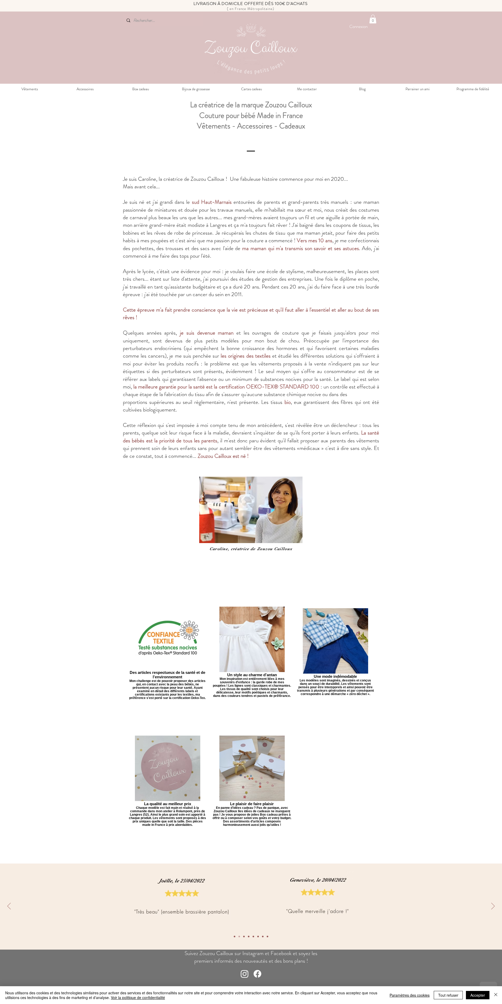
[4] (253, 936)
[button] (372, 19)
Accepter (477, 995)
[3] (258, 936)
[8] (234, 936)
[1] (267, 936)
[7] (239, 936)
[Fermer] (496, 995)
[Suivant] (493, 906)
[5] (248, 936)
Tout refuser (448, 995)
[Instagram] (244, 974)
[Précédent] (9, 906)
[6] (244, 936)
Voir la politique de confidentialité (138, 997)
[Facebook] (257, 974)
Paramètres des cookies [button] (410, 995)
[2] (263, 936)
